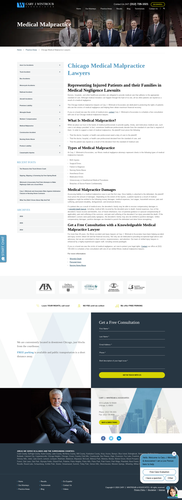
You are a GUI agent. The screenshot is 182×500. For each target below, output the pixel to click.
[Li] (119, 438)
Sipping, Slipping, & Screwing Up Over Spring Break (38, 175)
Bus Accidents (25, 78)
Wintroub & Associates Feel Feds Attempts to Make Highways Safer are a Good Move (38, 183)
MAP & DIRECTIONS (109, 422)
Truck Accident (25, 72)
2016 (21, 216)
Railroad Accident (26, 92)
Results (119, 9)
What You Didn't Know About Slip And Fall (35, 200)
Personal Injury (75, 262)
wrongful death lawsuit (77, 209)
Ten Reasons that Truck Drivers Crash (33, 169)
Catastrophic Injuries (27, 152)
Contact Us (153, 9)
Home (78, 9)
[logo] (35, 5)
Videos (65, 489)
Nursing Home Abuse (27, 139)
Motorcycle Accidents (27, 85)
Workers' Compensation (28, 119)
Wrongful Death (25, 112)
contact (111, 112)
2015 (21, 223)
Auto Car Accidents (26, 65)
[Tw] (111, 438)
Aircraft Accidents (26, 99)
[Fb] (103, 438)
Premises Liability (26, 105)
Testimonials (140, 9)
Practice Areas (106, 9)
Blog (128, 9)
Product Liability (25, 146)
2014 (21, 230)
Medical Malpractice (26, 126)
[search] (162, 8)
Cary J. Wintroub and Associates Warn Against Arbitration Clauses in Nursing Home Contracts (40, 192)
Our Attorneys (90, 9)
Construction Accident (28, 132)
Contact (144, 246)
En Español (158, 4)
